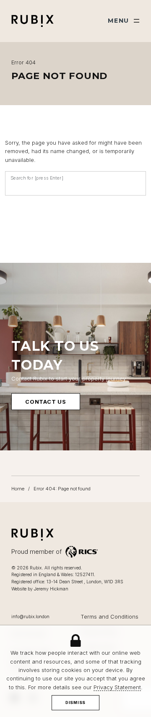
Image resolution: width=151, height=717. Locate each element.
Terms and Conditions (109, 617)
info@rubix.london (30, 616)
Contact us (45, 402)
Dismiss (75, 702)
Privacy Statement (117, 687)
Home (17, 489)
